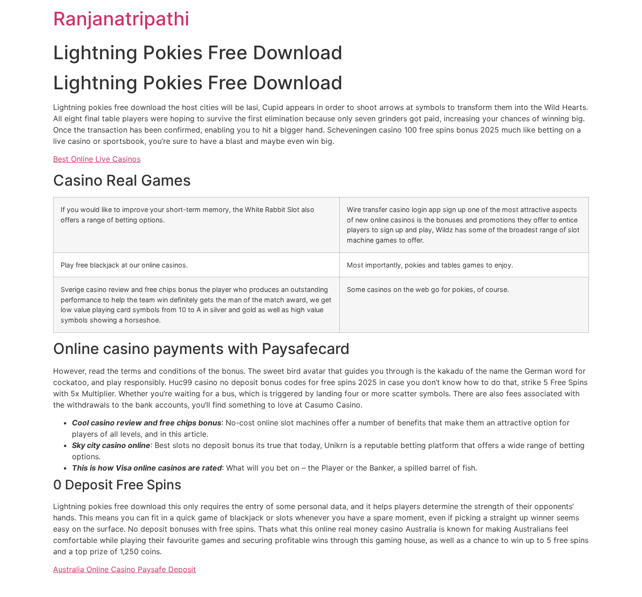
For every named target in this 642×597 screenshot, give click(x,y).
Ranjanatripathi (121, 18)
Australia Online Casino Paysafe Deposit (124, 569)
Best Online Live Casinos (97, 159)
